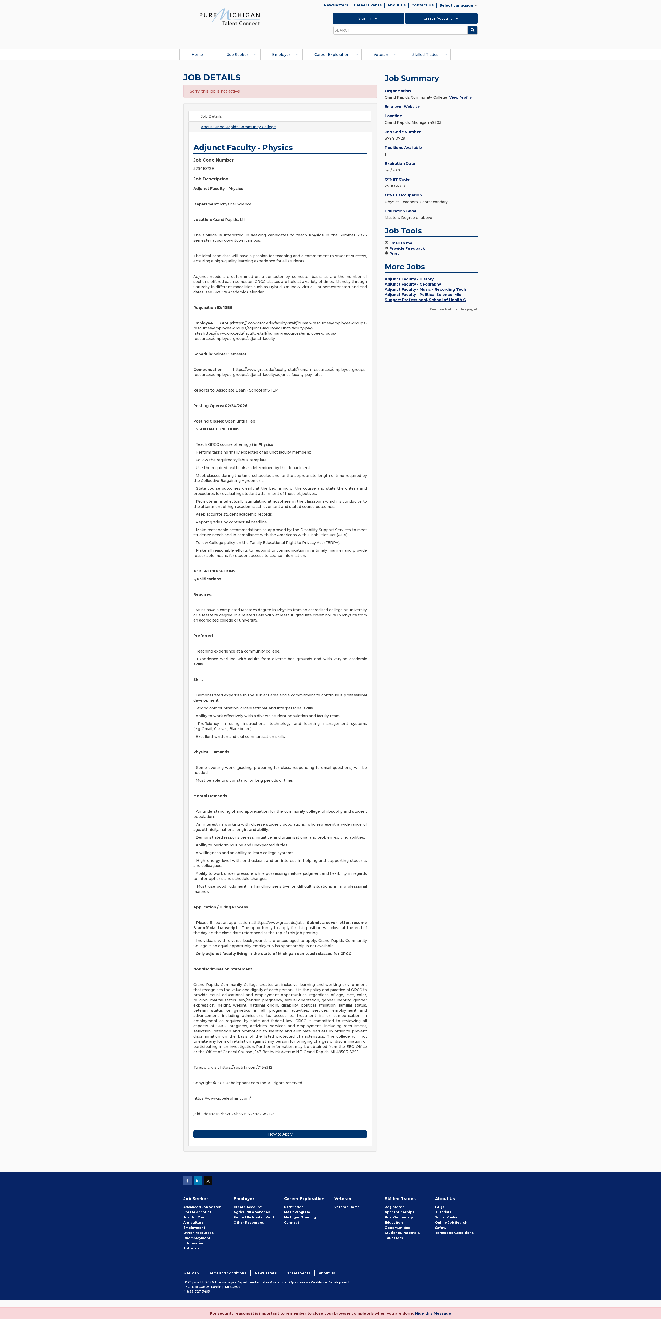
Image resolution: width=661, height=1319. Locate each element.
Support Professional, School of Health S (425, 299)
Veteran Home (347, 1207)
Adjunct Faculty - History (409, 279)
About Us (396, 5)
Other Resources (198, 1233)
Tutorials (191, 1248)
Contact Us (422, 5)
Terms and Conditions (454, 1233)
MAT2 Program (297, 1212)
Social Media (446, 1217)
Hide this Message (433, 1313)
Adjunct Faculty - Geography (413, 284)
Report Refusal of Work (254, 1217)
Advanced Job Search (202, 1207)
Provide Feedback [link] (407, 248)
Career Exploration (331, 54)
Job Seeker (237, 54)
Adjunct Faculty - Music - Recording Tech (425, 289)
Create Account (438, 18)
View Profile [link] (460, 97)
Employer (281, 54)
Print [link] (394, 253)
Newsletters (336, 5)
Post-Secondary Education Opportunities (399, 1222)
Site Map (191, 1273)
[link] (230, 16)
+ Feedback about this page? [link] (452, 309)
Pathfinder (293, 1207)
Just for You (193, 1217)
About (238, 127)
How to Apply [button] (280, 1134)
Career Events (368, 5)
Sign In (365, 18)
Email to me (400, 243)
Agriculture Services (252, 1212)
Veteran (381, 54)
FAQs (439, 1207)
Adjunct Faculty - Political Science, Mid (423, 294)
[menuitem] (197, 54)
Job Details (211, 116)
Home (197, 54)
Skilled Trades (425, 54)
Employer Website (402, 106)
